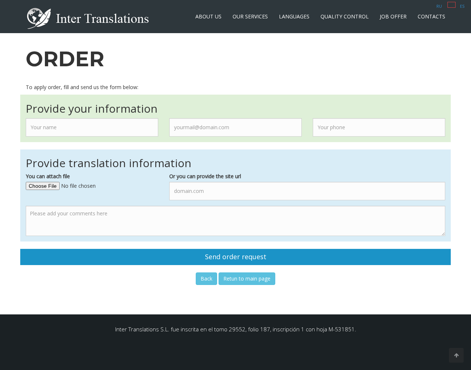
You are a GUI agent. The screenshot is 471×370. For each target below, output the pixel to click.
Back (206, 278)
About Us (208, 16)
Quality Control (345, 16)
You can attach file (48, 176)
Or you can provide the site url (205, 176)
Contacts (431, 16)
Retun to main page (246, 278)
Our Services (250, 16)
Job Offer (393, 16)
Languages (294, 16)
